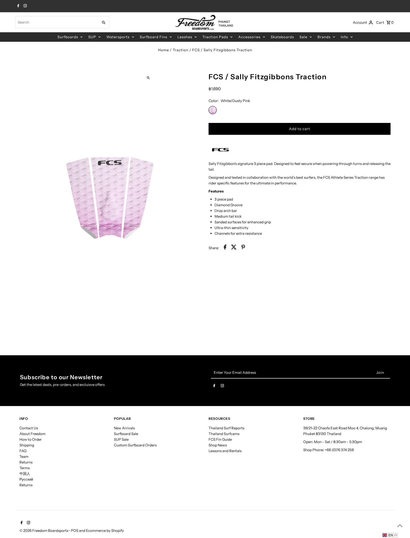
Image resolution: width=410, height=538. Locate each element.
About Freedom (32, 433)
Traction (180, 50)
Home (163, 50)
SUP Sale (121, 439)
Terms (24, 468)
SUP (92, 37)
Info (344, 37)
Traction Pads (215, 37)
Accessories (249, 37)
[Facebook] (17, 6)
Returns (26, 462)
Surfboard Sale (126, 433)
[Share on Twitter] (234, 248)
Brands (324, 37)
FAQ (23, 451)
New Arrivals (124, 428)
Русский (26, 479)
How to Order (30, 439)
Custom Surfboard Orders (135, 445)
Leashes (184, 37)
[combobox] (56, 22)
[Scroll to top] (400, 525)
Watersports (118, 37)
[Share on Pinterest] (243, 248)
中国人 (24, 473)
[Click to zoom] (148, 77)
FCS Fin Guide (220, 439)
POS (74, 530)
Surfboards (67, 37)
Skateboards (282, 37)
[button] (390, 535)
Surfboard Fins (153, 37)
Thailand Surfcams (224, 433)
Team (23, 456)
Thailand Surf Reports (226, 428)
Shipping (26, 445)
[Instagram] (24, 6)
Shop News (218, 445)
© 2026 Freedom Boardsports (44, 530)
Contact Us (28, 428)
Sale (303, 37)
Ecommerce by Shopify (105, 530)
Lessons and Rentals (225, 451)
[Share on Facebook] (225, 248)
